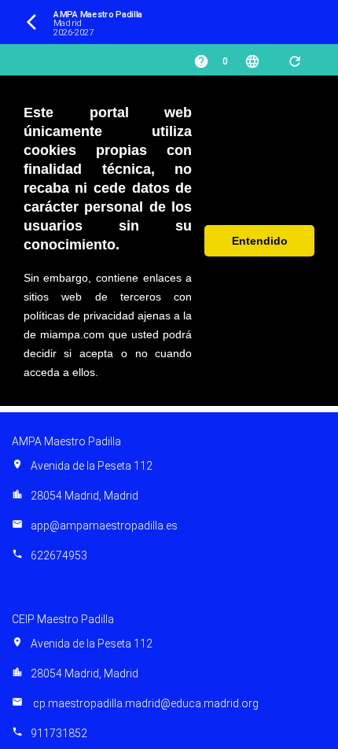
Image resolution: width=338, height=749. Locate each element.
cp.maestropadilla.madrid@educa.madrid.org (135, 703)
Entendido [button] (260, 240)
